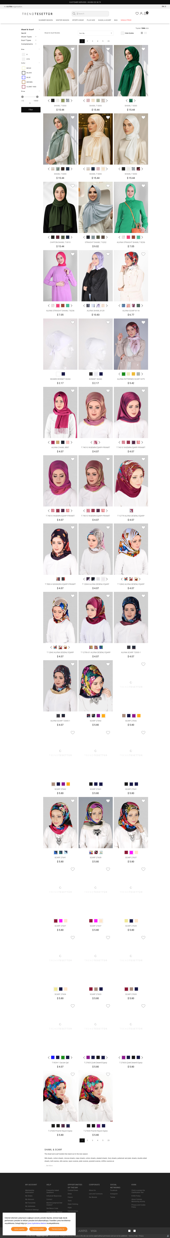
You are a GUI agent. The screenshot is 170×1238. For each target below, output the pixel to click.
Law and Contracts (96, 1194)
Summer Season (46, 20)
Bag (116, 20)
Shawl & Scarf (104, 20)
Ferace (70, 1197)
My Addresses (30, 1206)
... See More (48, 1166)
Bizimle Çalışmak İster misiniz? (54, 1204)
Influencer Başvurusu (53, 1196)
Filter (31, 109)
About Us (92, 1190)
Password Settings (32, 1210)
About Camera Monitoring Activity (138, 1200)
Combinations (73, 1211)
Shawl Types (26, 37)
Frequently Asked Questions (52, 1191)
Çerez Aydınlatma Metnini (36, 1223)
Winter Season (62, 20)
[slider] (22, 97)
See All (23, 33)
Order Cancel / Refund (54, 1212)
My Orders (28, 1196)
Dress (70, 1194)
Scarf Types (26, 40)
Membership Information (29, 1191)
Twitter (112, 1197)
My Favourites (30, 1203)
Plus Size (91, 20)
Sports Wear (78, 20)
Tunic (70, 1201)
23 (108, 41)
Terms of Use (133, 1236)
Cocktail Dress (73, 1190)
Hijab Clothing (73, 1204)
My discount (29, 1199)
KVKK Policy (136, 1196)
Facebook (113, 1190)
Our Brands (93, 1197)
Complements (27, 44)
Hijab (70, 1208)
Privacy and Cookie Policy (138, 1206)
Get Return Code (52, 1208)
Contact (49, 1199)
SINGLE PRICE (126, 20)
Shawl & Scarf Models (52, 33)
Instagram (114, 1194)
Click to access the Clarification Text (138, 1191)
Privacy (141, 1236)
